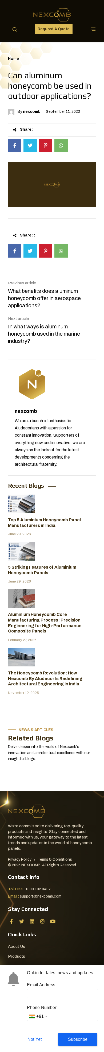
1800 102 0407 (38, 889)
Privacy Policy (19, 859)
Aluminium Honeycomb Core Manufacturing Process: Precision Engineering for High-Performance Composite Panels (45, 622)
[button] (14, 29)
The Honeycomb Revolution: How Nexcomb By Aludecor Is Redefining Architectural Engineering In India (45, 678)
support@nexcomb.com (40, 896)
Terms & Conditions (55, 859)
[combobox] (38, 1016)
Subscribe (78, 1039)
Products (16, 956)
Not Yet (34, 1039)
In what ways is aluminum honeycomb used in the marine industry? (44, 334)
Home (13, 59)
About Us (16, 946)
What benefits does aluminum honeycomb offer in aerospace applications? (44, 298)
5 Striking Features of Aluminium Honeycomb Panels (42, 570)
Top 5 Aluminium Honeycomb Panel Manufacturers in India (44, 523)
